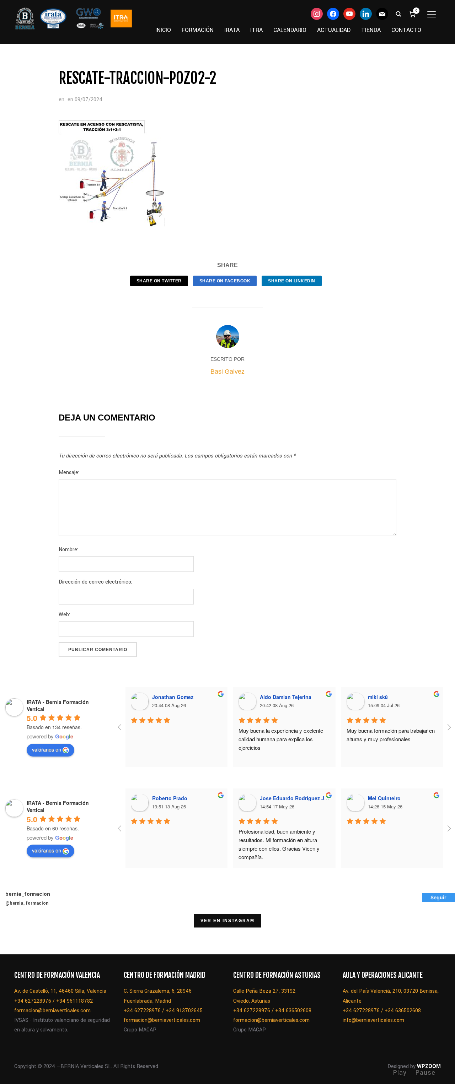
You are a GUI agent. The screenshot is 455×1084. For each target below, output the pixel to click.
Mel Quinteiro (384, 798)
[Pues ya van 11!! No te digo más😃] (18, 936)
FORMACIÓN (198, 30)
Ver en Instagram (227, 920)
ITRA (256, 30)
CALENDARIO (289, 30)
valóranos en (46, 749)
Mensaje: (69, 472)
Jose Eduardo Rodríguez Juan (296, 798)
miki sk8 (378, 696)
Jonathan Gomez (172, 696)
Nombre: (68, 549)
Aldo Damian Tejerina (285, 696)
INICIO (163, 30)
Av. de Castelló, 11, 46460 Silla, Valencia (60, 991)
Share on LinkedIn (291, 280)
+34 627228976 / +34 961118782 (53, 1001)
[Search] (398, 13)
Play (400, 1072)
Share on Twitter (159, 280)
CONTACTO (406, 30)
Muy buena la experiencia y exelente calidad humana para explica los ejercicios (282, 739)
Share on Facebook (225, 280)
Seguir (438, 897)
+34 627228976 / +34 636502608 (272, 1010)
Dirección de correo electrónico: (95, 582)
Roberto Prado (169, 798)
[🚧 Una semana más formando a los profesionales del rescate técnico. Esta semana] (381, 936)
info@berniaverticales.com (373, 1020)
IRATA (232, 30)
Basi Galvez (227, 371)
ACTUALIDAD (333, 30)
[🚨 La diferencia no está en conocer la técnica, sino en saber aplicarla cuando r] (417, 936)
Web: (64, 614)
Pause (425, 1072)
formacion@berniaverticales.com (52, 1010)
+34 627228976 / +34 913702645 (163, 1010)
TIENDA (371, 30)
